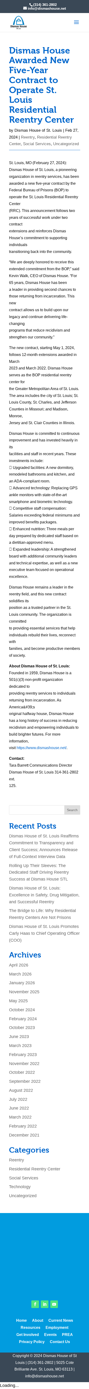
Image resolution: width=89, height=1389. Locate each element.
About (37, 1320)
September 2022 (25, 1081)
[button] (76, 25)
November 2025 (24, 991)
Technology (20, 1186)
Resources (30, 1328)
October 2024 (22, 1009)
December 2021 (24, 1135)
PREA (67, 1335)
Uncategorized (66, 144)
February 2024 (23, 1018)
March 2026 (20, 974)
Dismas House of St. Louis (38, 130)
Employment (57, 1328)
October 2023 (22, 1027)
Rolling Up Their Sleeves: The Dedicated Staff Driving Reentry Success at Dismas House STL (39, 872)
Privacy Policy (32, 1342)
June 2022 (19, 1108)
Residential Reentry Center (34, 1169)
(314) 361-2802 (40, 1363)
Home (21, 1320)
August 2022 (21, 1090)
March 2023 (20, 1045)
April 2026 (18, 965)
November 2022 (24, 1063)
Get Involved (27, 1335)
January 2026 (22, 982)
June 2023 (19, 1036)
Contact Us (60, 1342)
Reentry (28, 137)
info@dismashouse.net (44, 1376)
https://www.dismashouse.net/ (41, 748)
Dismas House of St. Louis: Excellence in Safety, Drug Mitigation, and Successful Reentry (44, 895)
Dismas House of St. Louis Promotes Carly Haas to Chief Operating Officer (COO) (44, 933)
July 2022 (18, 1099)
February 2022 (23, 1126)
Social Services (37, 144)
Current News (60, 1320)
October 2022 (22, 1072)
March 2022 (20, 1117)
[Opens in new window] (35, 1304)
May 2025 (18, 1000)
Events (50, 1335)
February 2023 (23, 1054)
